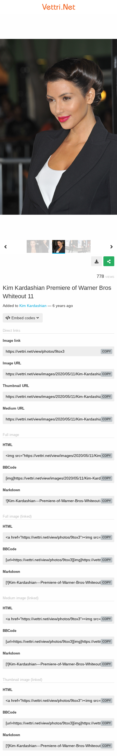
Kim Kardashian (33, 305)
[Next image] (111, 246)
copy (106, 351)
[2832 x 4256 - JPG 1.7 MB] (96, 261)
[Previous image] (5, 246)
